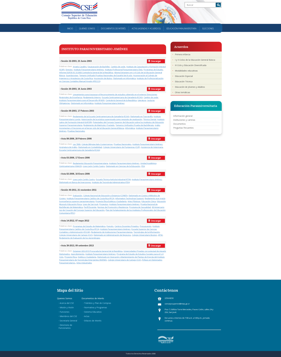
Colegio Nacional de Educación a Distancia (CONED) (105, 195)
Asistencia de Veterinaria (152, 147)
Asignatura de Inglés (68, 147)
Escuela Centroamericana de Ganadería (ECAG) (122, 97)
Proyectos (103, 204)
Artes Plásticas (134, 201)
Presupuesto (145, 226)
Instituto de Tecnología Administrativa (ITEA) (111, 182)
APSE (160, 235)
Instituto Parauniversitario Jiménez (89, 69)
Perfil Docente (90, 207)
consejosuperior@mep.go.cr (177, 304)
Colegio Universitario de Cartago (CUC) (75, 235)
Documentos (179, 123)
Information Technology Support (129, 198)
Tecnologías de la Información (147, 232)
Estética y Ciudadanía (87, 257)
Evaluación (77, 195)
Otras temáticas (182, 92)
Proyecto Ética (71, 257)
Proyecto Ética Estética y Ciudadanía (111, 201)
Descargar (156, 61)
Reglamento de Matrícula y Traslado (98, 125)
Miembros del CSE (68, 316)
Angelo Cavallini (79, 66)
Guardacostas (72, 75)
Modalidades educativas (186, 70)
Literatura (142, 100)
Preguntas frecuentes (183, 127)
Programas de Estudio (153, 69)
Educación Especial (184, 76)
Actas (86, 316)
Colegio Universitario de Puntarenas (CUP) (121, 147)
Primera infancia (182, 54)
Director (69, 69)
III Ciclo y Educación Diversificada (190, 65)
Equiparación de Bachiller (99, 66)
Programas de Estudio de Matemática (89, 226)
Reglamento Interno (92, 97)
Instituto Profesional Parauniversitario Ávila (123, 69)
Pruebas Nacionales (76, 131)
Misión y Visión (67, 307)
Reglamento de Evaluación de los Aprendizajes (79, 238)
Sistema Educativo (93, 311)
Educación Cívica (149, 201)
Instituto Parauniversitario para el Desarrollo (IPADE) (81, 100)
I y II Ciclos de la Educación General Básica (195, 59)
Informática (130, 128)
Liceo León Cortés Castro (94, 166)
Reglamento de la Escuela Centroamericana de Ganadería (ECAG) (101, 116)
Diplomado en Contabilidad (90, 147)
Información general (182, 116)
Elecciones (208, 28)
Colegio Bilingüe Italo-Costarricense (97, 144)
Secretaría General (68, 320)
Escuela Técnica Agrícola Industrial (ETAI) (113, 179)
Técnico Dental (149, 119)
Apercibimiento (77, 254)
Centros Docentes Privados (127, 226)
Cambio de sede (118, 66)
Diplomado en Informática (124, 78)
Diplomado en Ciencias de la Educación (123, 166)
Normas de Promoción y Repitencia (112, 207)
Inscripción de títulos (103, 78)
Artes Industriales (84, 263)
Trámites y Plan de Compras (97, 303)
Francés (110, 226)
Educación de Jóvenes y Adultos (190, 87)
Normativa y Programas (95, 307)
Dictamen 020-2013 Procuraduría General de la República (97, 251)
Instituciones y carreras (184, 119)
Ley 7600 (76, 144)
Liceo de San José (90, 204)
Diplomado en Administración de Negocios (112, 235)
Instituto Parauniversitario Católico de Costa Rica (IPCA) (90, 198)
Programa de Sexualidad (140, 207)
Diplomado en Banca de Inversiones (75, 182)
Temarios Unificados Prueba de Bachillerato (135, 125)
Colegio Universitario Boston (144, 235)
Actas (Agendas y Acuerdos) (146, 28)
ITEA (143, 166)
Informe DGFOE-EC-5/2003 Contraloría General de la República (86, 72)
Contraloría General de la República (121, 100)
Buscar (218, 5)
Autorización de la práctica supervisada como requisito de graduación (111, 119)
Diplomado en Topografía (141, 116)
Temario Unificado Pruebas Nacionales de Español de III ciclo (105, 75)
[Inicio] (79, 10)
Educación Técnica (183, 81)
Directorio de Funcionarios (65, 326)
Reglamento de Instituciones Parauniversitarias (111, 232)
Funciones (64, 311)
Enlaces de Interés (92, 320)
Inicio (70, 28)
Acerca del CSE (67, 303)
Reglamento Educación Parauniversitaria (90, 163)
